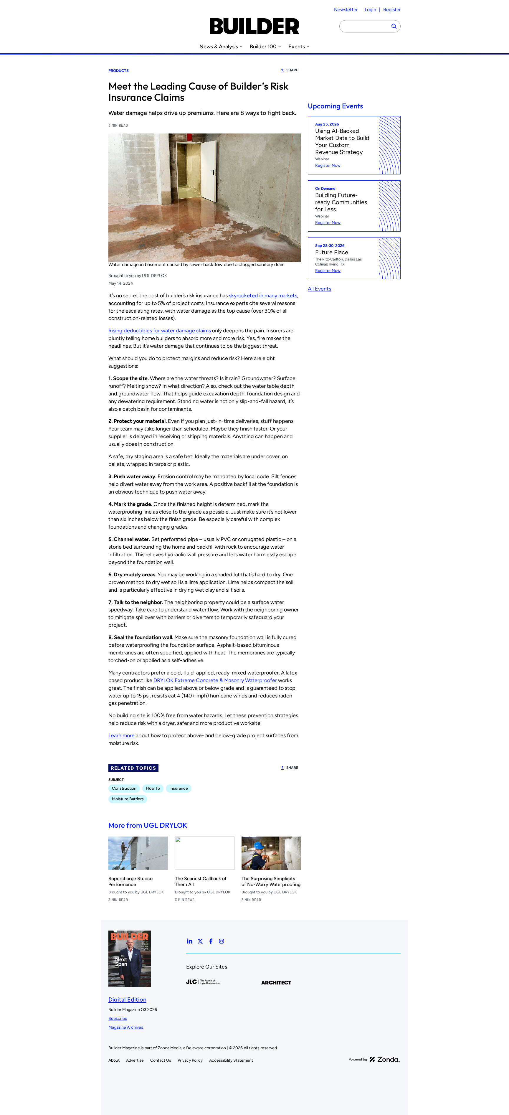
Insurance (178, 788)
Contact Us (160, 1060)
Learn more (121, 735)
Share (292, 70)
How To (153, 788)
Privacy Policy (190, 1060)
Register (392, 9)
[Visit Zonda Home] (374, 1059)
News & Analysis (218, 47)
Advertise (135, 1060)
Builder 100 (263, 47)
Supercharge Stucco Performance (130, 881)
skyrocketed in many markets (263, 295)
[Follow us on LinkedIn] (189, 941)
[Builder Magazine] (254, 26)
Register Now (328, 165)
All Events (319, 289)
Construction (124, 788)
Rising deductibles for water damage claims (159, 330)
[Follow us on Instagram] (221, 941)
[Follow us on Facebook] (210, 941)
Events (296, 47)
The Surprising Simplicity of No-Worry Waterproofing (271, 881)
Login (370, 9)
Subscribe (117, 1018)
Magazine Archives (125, 1027)
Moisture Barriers (128, 798)
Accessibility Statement (231, 1060)
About (114, 1060)
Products (118, 70)
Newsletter (346, 9)
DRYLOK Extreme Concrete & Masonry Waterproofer (215, 680)
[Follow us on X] (200, 941)
